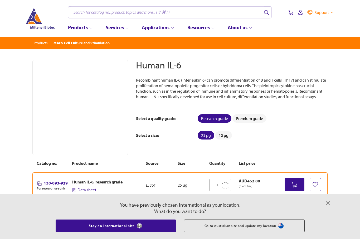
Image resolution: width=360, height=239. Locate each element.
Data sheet (86, 189)
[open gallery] (80, 107)
